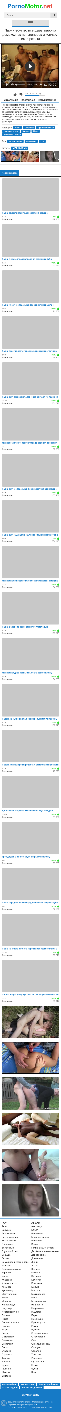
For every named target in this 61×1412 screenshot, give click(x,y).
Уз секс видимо (9, 1387)
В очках (35, 1244)
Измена (35, 1272)
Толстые (36, 1354)
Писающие (37, 1318)
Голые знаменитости (42, 1247)
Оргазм (6, 1315)
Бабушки (29, 128)
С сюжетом (8, 1336)
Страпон (36, 1350)
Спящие (35, 1347)
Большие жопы (10, 1237)
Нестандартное (10, 1311)
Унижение (36, 1358)
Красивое (36, 1283)
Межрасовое (38, 1294)
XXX (50, 1407)
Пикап (5, 1318)
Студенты (7, 1354)
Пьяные (6, 1326)
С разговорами (39, 1333)
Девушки (6, 1254)
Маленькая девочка (32, 1387)
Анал (17, 128)
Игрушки (6, 1272)
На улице (7, 1308)
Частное (6, 1368)
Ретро (5, 1329)
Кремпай (7, 1286)
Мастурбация (9, 1294)
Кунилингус (8, 1290)
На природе (8, 1304)
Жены (34, 1262)
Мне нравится (15, 94)
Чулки (34, 1368)
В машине (7, 1244)
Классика (7, 1279)
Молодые (7, 1301)
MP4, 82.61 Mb (20, 148)
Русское (35, 1329)
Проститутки (38, 1322)
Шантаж (6, 1372)
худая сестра (27, 1384)
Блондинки (37, 1233)
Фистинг (6, 1361)
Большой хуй (9, 1240)
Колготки (36, 1279)
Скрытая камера (40, 1343)
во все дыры (15, 141)
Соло (4, 1347)
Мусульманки (38, 1301)
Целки (34, 1365)
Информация (11, 100)
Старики (6, 1350)
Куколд (35, 1286)
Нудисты (36, 1311)
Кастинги (36, 1276)
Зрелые (35, 1269)
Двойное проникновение (45, 1251)
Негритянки (37, 1308)
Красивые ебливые (48, 1384)
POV (4, 1222)
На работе (37, 1304)
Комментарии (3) (47, 100)
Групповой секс (46, 128)
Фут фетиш (37, 1361)
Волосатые (8, 1247)
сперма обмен (9, 1384)
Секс (35, 131)
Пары (34, 1315)
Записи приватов (11, 1269)
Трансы (6, 1358)
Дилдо (5, 1258)
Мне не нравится (21, 94)
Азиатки (35, 1222)
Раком (34, 1326)
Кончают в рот (11, 131)
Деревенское (38, 1254)
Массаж (35, 1290)
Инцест (6, 1276)
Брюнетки (36, 1240)
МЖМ (5, 1297)
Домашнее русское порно (16, 1262)
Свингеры (7, 1340)
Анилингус (37, 1226)
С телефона (38, 1336)
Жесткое (6, 1265)
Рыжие (5, 1333)
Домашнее (37, 1258)
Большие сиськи (12, 134)
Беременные (9, 1233)
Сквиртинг (7, 1343)
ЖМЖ (34, 1265)
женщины (31, 141)
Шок (33, 1372)
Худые (5, 1365)
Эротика (6, 1375)
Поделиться (28, 100)
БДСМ (34, 1230)
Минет (26, 131)
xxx (42, 141)
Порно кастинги (10, 1322)
